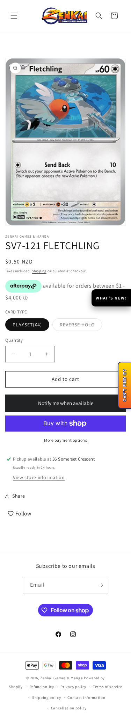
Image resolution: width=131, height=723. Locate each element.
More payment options (65, 440)
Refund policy (41, 686)
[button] (14, 15)
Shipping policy (46, 697)
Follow (23, 513)
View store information (39, 477)
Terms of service (107, 686)
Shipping (39, 271)
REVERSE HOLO (81, 326)
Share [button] (18, 496)
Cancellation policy (69, 708)
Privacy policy (73, 686)
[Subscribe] (100, 585)
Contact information (86, 697)
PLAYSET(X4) (27, 324)
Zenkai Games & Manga (61, 677)
